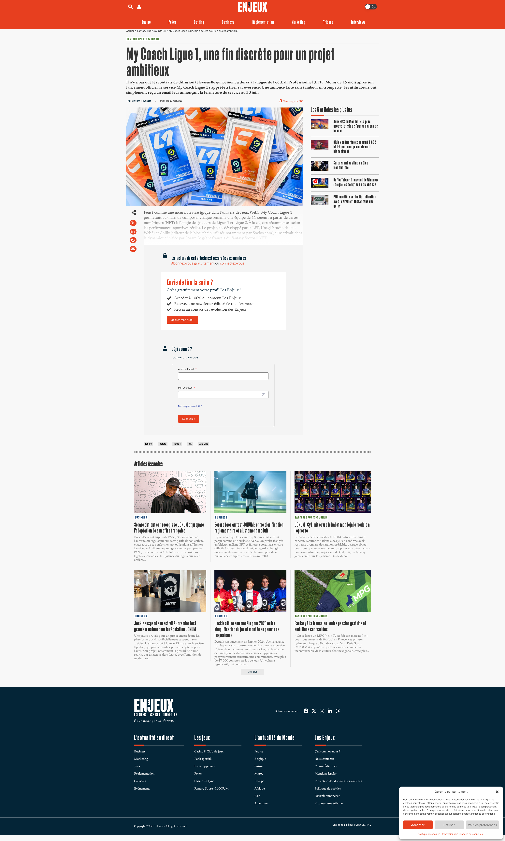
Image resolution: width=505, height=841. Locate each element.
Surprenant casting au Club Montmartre (350, 165)
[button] (497, 792)
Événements (142, 788)
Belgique (260, 759)
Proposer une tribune (329, 803)
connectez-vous (232, 263)
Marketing (298, 22)
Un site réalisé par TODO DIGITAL (351, 825)
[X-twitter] (313, 710)
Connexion (188, 418)
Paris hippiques (204, 766)
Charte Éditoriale (326, 766)
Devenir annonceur (327, 796)
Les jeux (202, 738)
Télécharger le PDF (293, 101)
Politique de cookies (429, 834)
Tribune (328, 22)
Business (228, 22)
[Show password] (264, 394)
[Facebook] (306, 710)
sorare (163, 443)
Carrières (140, 781)
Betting (199, 22)
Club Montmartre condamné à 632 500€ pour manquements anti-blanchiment (354, 147)
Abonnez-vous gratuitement (192, 263)
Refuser (449, 825)
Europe (259, 781)
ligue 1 (177, 443)
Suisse (258, 766)
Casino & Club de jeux (209, 751)
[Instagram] (321, 710)
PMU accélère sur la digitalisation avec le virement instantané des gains (354, 201)
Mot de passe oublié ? (190, 406)
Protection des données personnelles (462, 834)
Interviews (358, 22)
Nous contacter (324, 759)
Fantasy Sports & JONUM (151, 31)
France (258, 751)
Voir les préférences (482, 825)
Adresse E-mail (187, 369)
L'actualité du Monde (274, 738)
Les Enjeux (325, 738)
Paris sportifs (202, 759)
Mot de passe (186, 388)
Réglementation (263, 22)
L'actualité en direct (154, 738)
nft (190, 443)
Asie (257, 796)
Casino (146, 22)
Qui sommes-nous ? (327, 751)
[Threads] (337, 710)
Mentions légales (326, 773)
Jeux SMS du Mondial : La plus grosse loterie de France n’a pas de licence (355, 126)
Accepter (418, 825)
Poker (172, 22)
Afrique (259, 788)
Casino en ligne (204, 781)
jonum (148, 443)
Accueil (130, 31)
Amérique (260, 803)
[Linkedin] (329, 710)
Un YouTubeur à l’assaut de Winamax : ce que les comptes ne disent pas (355, 182)
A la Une (203, 443)
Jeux (137, 766)
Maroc (258, 773)
